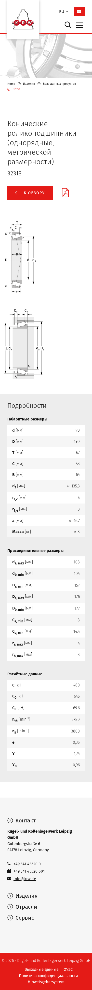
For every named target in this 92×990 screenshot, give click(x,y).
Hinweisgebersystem (46, 982)
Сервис (24, 917)
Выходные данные (42, 969)
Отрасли (25, 907)
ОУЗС (68, 969)
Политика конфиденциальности (48, 975)
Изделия (26, 896)
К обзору (33, 192)
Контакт (25, 820)
